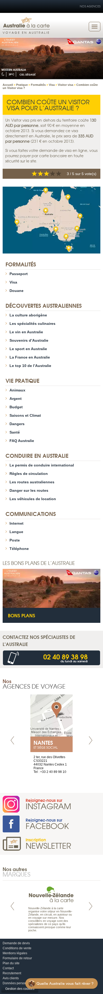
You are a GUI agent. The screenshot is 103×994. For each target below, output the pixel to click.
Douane (17, 291)
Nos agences (90, 6)
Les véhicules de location (33, 499)
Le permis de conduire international (42, 465)
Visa (13, 282)
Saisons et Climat (25, 415)
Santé (15, 432)
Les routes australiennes (32, 482)
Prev (12, 740)
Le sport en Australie (28, 349)
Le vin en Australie (26, 332)
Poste (15, 540)
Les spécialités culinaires (32, 323)
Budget (16, 407)
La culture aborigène (28, 315)
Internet (17, 523)
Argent (16, 398)
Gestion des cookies (19, 989)
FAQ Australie (22, 441)
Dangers (17, 424)
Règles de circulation (29, 473)
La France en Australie (30, 357)
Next (90, 740)
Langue (16, 532)
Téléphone (19, 548)
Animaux (17, 390)
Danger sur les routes (29, 490)
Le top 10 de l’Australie (30, 366)
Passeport (19, 274)
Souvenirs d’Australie (29, 340)
